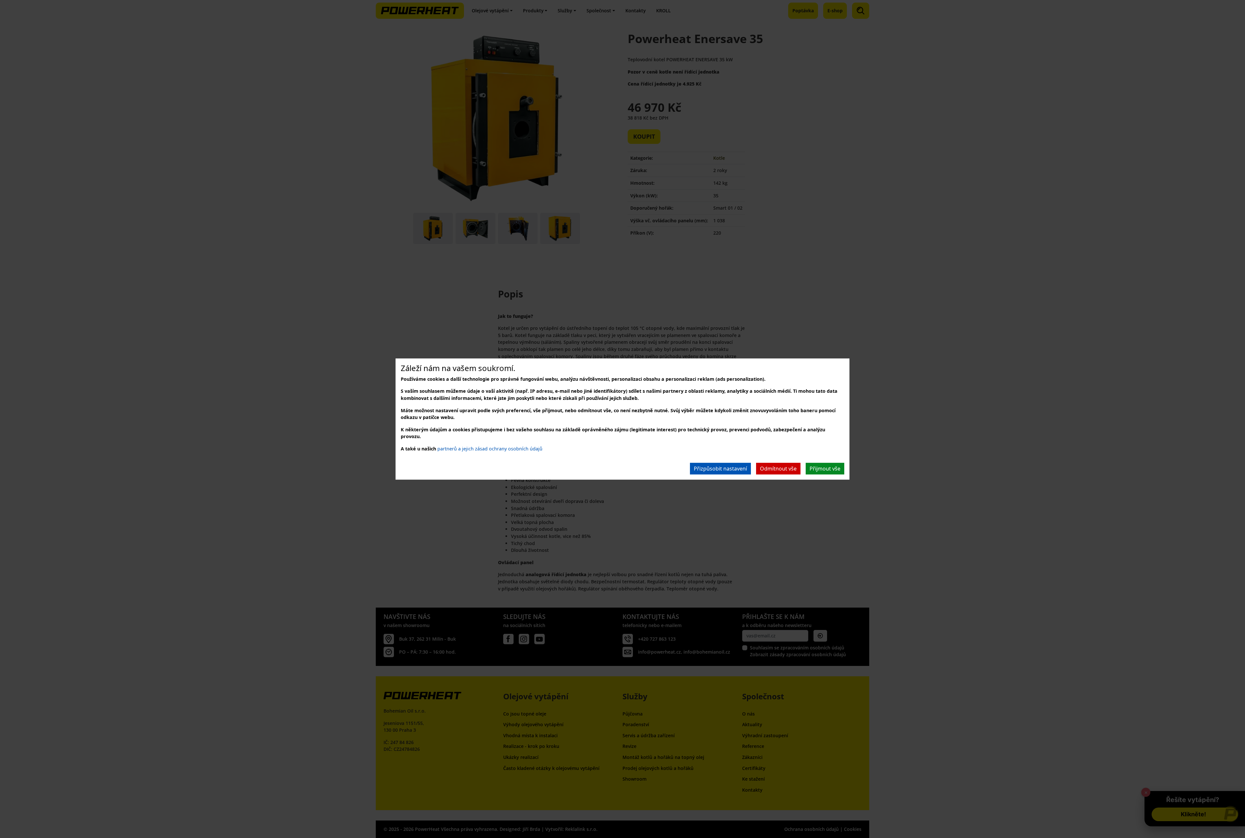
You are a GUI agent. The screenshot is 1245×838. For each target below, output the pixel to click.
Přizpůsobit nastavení (720, 468)
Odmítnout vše (778, 468)
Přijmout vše (825, 468)
